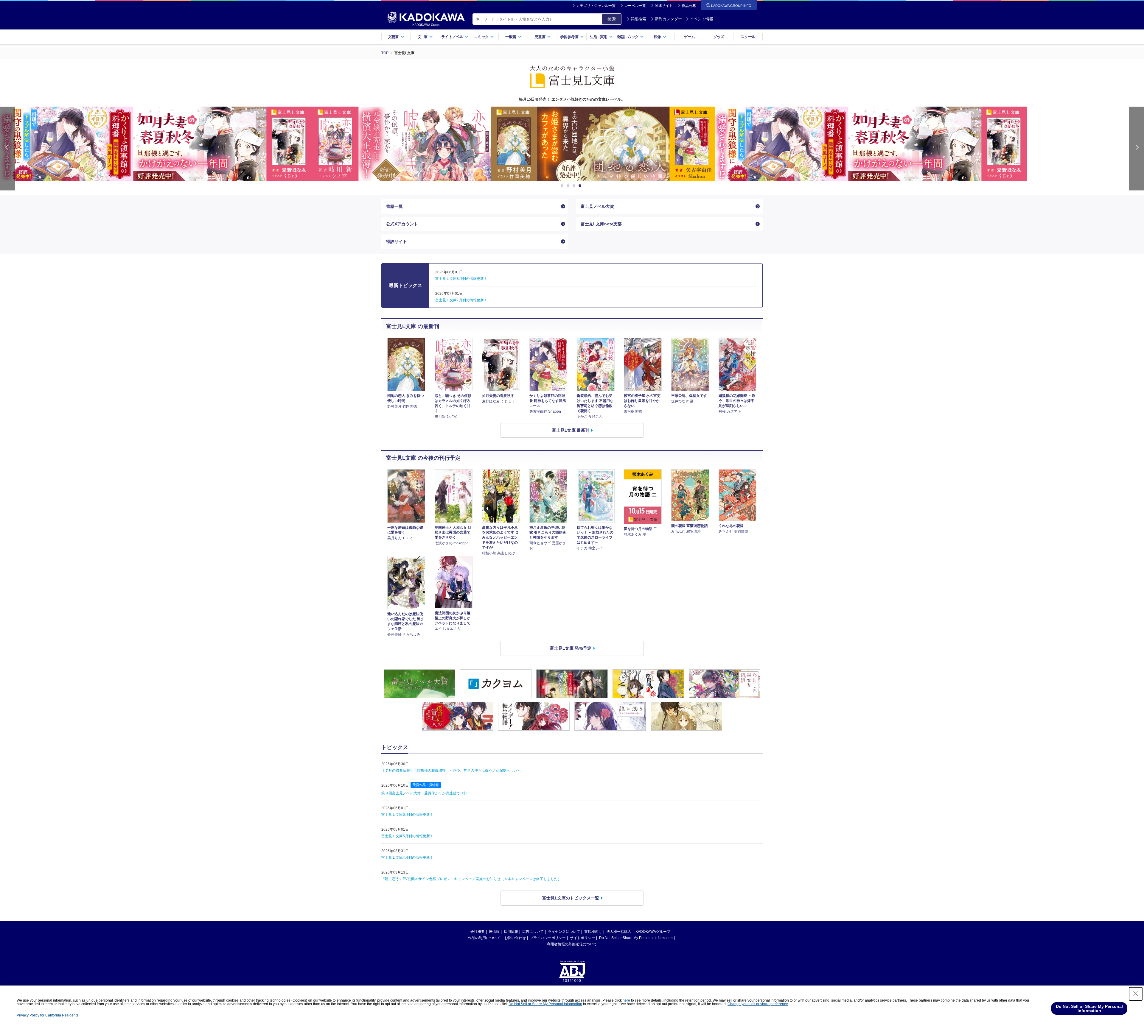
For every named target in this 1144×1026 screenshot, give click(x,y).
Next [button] (1136, 148)
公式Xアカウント (402, 224)
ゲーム (689, 37)
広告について (533, 932)
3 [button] (575, 185)
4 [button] (581, 185)
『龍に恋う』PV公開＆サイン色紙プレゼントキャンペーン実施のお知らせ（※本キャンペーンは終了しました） (471, 879)
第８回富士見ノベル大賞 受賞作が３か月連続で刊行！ (426, 793)
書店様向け (593, 932)
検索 (611, 19)
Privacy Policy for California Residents (47, 1015)
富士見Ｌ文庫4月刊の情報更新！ (407, 857)
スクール (748, 37)
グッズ (718, 37)
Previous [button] (7, 148)
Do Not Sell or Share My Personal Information (636, 938)
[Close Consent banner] (1135, 993)
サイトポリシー (582, 938)
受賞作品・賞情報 (426, 785)
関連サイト (664, 6)
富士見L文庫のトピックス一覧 (570, 898)
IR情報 (494, 932)
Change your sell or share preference (758, 1004)
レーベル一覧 (635, 6)
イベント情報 (701, 19)
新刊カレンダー (668, 19)
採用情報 (511, 932)
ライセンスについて (564, 932)
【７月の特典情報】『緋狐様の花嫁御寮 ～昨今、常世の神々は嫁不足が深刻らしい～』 (452, 770)
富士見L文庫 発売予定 (570, 648)
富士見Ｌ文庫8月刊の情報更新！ (461, 279)
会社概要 (477, 932)
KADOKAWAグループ (652, 932)
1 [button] (563, 185)
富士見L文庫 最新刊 (570, 430)
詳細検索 (638, 19)
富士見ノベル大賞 (597, 206)
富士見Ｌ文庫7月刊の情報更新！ (461, 300)
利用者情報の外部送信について (572, 944)
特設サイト (396, 241)
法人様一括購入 (618, 932)
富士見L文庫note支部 (601, 224)
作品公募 (689, 6)
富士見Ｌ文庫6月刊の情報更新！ (407, 815)
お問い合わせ (515, 938)
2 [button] (569, 185)
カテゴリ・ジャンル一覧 (595, 6)
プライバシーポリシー (548, 938)
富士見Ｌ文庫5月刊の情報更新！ (407, 836)
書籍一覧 (394, 206)
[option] (572, 144)
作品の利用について (484, 938)
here (626, 1000)
